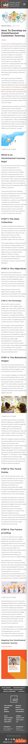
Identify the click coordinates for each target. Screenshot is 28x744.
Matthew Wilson (6, 26)
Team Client (19, 719)
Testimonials (19, 711)
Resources (7, 721)
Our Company (8, 705)
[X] (9, 739)
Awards (6, 711)
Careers (6, 707)
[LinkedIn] (6, 739)
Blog (5, 715)
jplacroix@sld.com (8, 728)
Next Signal (8, 719)
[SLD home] (5, 4)
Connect (18, 715)
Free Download (6, 646)
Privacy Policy (7, 742)
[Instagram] (11, 739)
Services (18, 705)
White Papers (8, 717)
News (5, 709)
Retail (4, 40)
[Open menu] (25, 4)
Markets (18, 707)
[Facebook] (14, 739)
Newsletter (20, 717)
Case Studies (19, 709)
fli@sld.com (19, 728)
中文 (17, 721)
